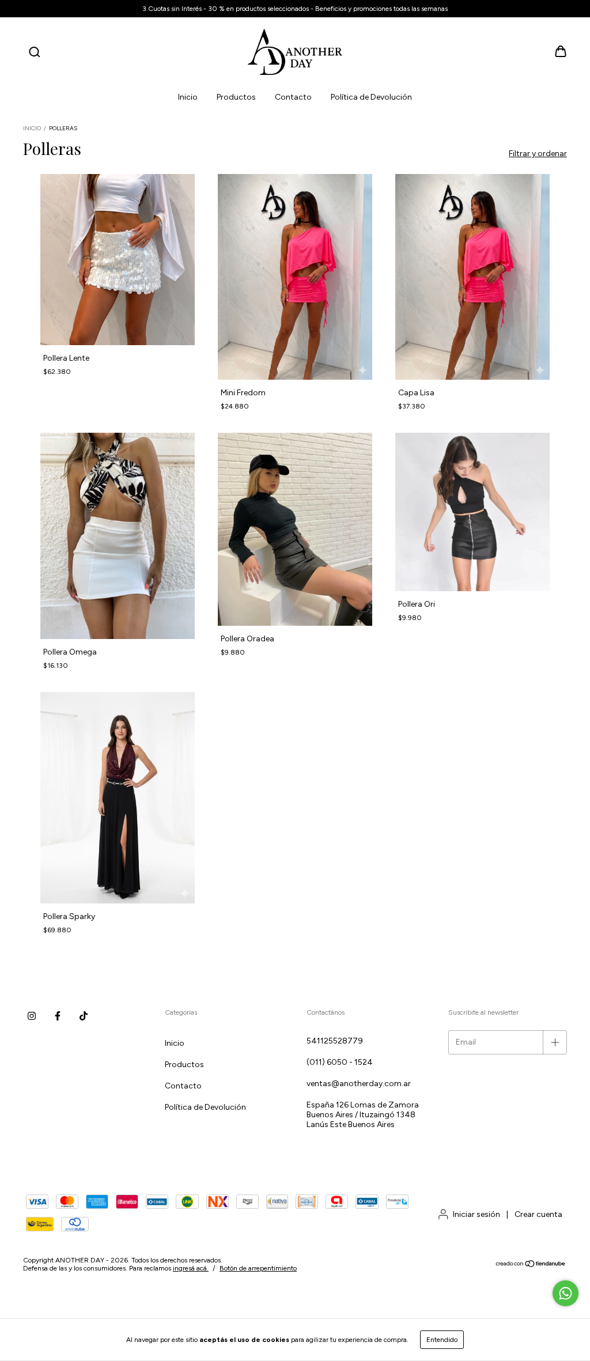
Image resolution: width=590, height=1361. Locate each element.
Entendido (441, 1340)
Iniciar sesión (476, 1214)
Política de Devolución (371, 97)
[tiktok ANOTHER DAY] (83, 1015)
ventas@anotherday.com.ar (359, 1083)
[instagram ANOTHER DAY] (31, 1015)
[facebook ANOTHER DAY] (57, 1015)
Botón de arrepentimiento (258, 1268)
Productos (236, 97)
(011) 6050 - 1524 (340, 1062)
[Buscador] (34, 53)
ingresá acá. (191, 1268)
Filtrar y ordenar (538, 153)
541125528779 (335, 1041)
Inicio (188, 97)
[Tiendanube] (531, 1265)
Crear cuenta (538, 1214)
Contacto (293, 97)
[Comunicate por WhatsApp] (565, 1293)
